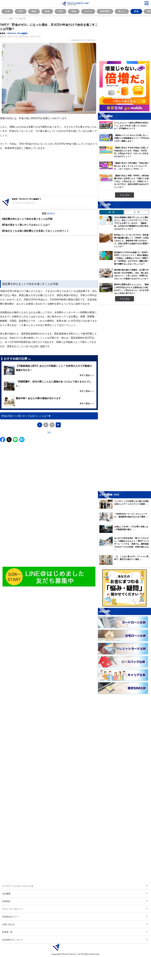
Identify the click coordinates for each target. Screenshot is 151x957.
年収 (20, 11)
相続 (34, 11)
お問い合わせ (8, 924)
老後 (136, 11)
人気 (7, 11)
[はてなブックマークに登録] (21, 439)
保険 (73, 11)
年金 (60, 11)
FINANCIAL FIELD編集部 (17, 33)
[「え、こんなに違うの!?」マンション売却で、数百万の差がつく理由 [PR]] (125, 564)
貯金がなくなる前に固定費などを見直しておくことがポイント (35, 231)
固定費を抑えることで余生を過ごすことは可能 (27, 219)
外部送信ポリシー (10, 917)
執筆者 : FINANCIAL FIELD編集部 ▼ (26, 199)
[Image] (49, 577)
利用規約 (6, 901)
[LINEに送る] (15, 439)
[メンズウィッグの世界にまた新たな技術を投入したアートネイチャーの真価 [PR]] (125, 508)
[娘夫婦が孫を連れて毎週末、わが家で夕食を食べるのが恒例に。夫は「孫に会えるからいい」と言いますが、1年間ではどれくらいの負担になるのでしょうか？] (106, 273)
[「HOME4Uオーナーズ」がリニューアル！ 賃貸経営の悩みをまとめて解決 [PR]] (125, 520)
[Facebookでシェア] (2, 439)
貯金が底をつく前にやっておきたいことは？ (26, 225)
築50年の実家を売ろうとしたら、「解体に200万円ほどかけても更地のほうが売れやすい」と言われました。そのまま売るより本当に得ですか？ (131, 288)
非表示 (51, 213)
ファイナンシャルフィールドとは (17, 886)
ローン (88, 11)
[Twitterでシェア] (9, 439)
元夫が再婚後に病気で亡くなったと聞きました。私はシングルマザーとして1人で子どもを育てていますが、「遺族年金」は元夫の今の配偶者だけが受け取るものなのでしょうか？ (131, 223)
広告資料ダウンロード (12, 940)
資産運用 (105, 11)
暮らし (121, 11)
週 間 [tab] (111, 212)
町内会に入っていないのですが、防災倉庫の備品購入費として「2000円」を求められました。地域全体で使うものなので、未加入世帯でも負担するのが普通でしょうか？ (131, 240)
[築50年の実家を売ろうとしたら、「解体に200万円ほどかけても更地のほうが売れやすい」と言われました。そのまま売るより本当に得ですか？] (106, 287)
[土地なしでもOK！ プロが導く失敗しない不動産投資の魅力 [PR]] (125, 532)
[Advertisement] (49, 173)
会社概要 (6, 894)
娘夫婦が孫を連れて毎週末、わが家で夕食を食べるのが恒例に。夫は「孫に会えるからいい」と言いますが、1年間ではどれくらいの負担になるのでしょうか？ (131, 274)
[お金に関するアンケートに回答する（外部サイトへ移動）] (124, 588)
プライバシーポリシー (12, 909)
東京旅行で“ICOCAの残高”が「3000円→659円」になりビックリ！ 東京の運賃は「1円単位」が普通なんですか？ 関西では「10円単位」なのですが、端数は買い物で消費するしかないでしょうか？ (131, 258)
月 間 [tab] (136, 212)
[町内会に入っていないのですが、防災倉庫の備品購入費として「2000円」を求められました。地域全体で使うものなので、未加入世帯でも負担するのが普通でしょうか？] (106, 238)
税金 (47, 11)
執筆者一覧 (7, 932)
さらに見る (124, 195)
